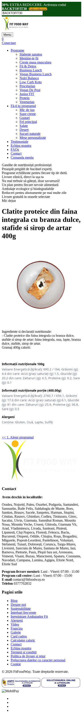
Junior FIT (26, 94)
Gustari (24, 118)
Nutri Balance (29, 78)
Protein (24, 98)
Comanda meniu (22, 157)
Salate (23, 126)
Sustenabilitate (21, 608)
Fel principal (28, 122)
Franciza (17, 628)
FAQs (15, 149)
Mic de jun (27, 110)
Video (15, 624)
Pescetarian (27, 86)
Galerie (16, 632)
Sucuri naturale (30, 134)
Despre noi (18, 604)
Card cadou (19, 636)
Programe (17, 50)
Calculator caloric (23, 640)
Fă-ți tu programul (23, 106)
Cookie (16, 664)
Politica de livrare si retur (28, 656)
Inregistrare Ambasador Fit (29, 616)
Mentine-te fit (28, 58)
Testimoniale (19, 141)
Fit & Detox (27, 66)
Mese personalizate (32, 137)
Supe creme (27, 114)
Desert (24, 130)
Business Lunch (30, 70)
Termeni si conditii (24, 652)
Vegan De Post (29, 90)
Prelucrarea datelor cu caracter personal (38, 660)
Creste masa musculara (35, 62)
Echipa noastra (21, 145)
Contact (16, 153)
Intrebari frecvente (23, 612)
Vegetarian (26, 102)
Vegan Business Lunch (35, 74)
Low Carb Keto (30, 82)
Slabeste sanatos (30, 54)
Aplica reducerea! (38, 9)
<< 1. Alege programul (18, 437)
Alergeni (17, 620)
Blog (14, 601)
